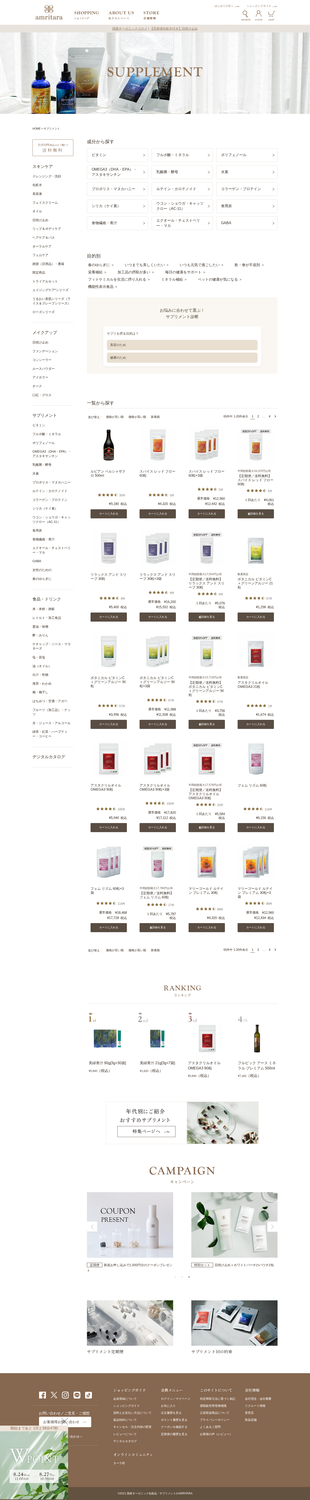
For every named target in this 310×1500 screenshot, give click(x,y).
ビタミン (38, 425)
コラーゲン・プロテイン (49, 500)
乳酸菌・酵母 (42, 464)
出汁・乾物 (40, 674)
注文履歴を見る (171, 1412)
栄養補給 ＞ (97, 272)
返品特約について (125, 1420)
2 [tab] (182, 1277)
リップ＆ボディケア (46, 228)
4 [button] (270, 416)
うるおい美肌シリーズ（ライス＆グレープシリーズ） (51, 301)
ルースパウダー (43, 368)
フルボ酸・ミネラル (46, 434)
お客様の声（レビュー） (216, 1434)
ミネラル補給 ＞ (174, 279)
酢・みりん (40, 635)
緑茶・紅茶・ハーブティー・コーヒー (49, 734)
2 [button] (258, 416)
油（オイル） (42, 666)
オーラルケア (42, 246)
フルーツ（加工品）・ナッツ (51, 712)
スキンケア (42, 166)
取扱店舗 (251, 1420)
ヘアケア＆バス (43, 237)
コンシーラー (42, 360)
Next (272, 1227)
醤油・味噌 (40, 626)
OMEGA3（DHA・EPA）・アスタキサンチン (51, 454)
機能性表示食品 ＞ (103, 287)
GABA (36, 561)
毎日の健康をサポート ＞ (185, 272)
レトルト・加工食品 (46, 618)
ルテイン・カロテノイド (49, 491)
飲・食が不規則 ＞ (250, 265)
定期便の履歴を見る (174, 1434)
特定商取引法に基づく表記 (217, 1398)
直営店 (249, 1412)
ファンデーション (45, 351)
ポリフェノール (43, 443)
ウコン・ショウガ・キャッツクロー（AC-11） (51, 519)
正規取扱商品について (214, 1412)
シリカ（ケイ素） (45, 508)
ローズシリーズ (43, 312)
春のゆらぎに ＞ (101, 265)
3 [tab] (189, 1277)
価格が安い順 (115, 417)
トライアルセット (45, 281)
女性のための (42, 570)
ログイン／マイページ (175, 1398)
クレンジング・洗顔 (46, 176)
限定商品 (38, 272)
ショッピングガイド (259, 6)
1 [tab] (175, 1277)
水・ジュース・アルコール (51, 723)
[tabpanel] (130, 1232)
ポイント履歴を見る (174, 1420)
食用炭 (37, 530)
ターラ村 (119, 1463)
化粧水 (37, 185)
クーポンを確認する (174, 1427)
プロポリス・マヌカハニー (51, 482)
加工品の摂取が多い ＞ (136, 272)
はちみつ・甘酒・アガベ (49, 701)
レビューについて (125, 1434)
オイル (37, 211)
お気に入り (168, 1405)
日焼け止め (40, 220)
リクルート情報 (255, 1405)
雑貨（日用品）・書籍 (48, 264)
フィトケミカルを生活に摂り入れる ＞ (119, 279)
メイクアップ (44, 332)
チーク (37, 386)
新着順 (155, 417)
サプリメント (44, 415)
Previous (92, 1227)
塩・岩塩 (38, 657)
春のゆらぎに (42, 579)
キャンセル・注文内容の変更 (132, 1427)
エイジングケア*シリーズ (50, 290)
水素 (35, 473)
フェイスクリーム (45, 202)
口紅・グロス (42, 395)
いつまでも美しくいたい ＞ (147, 265)
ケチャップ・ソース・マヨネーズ (51, 646)
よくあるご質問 (210, 1427)
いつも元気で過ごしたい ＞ (202, 265)
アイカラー (40, 377)
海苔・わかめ (42, 683)
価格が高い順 (137, 417)
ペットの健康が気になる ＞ (220, 279)
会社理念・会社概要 (258, 1398)
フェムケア (40, 255)
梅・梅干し (40, 692)
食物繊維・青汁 (43, 539)
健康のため (118, 357)
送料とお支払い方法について (132, 1412)
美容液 (37, 194)
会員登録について (125, 1398)
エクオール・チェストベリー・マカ (51, 550)
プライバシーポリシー (214, 1420)
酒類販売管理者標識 (213, 1405)
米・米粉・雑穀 (43, 609)
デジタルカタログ (48, 757)
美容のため (118, 345)
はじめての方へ (224, 6)
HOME (36, 128)
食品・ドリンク (46, 599)
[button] (275, 416)
